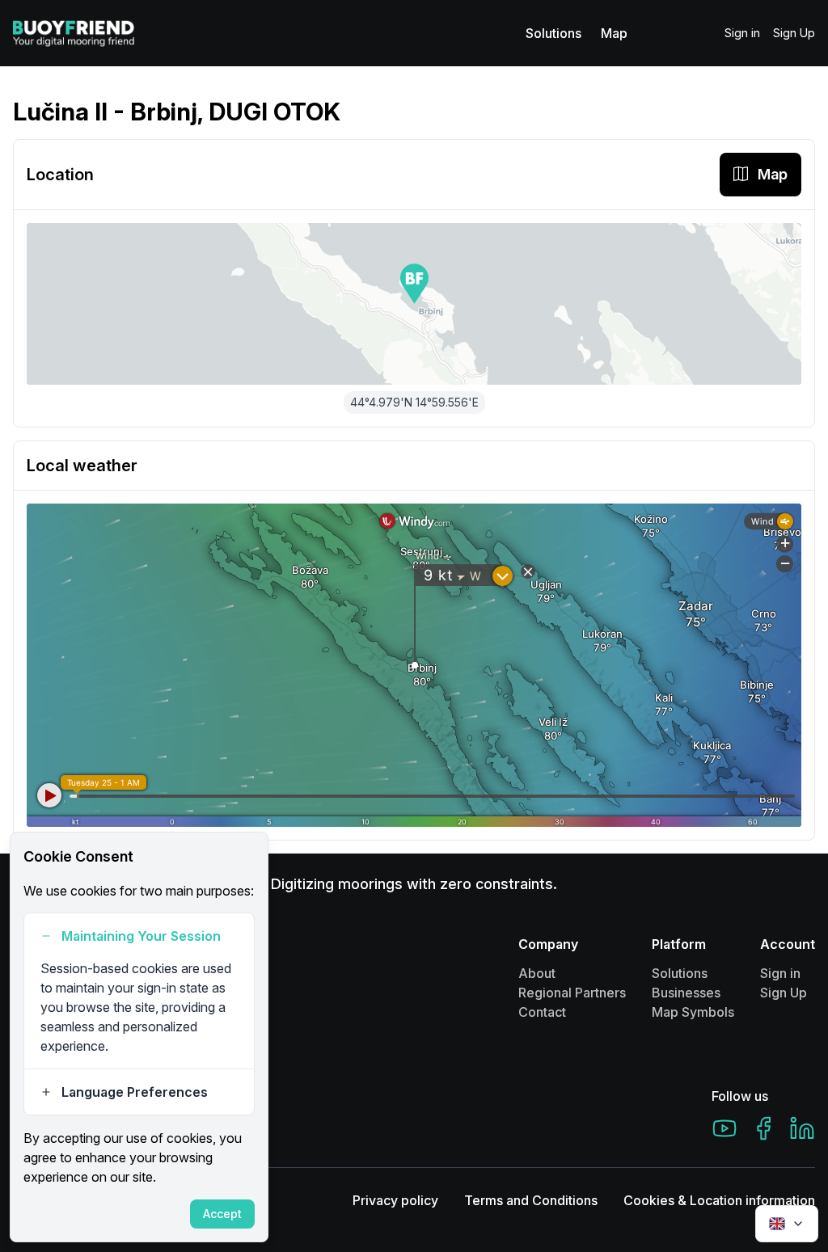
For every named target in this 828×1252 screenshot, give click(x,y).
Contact (542, 1012)
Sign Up (794, 33)
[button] (414, 283)
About (537, 973)
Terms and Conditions (531, 1200)
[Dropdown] (786, 1223)
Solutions (553, 33)
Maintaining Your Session (141, 936)
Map (614, 33)
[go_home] (73, 33)
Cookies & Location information (719, 1200)
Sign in (742, 33)
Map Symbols (693, 1012)
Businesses (686, 992)
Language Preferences (134, 1092)
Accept (222, 1213)
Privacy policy (395, 1200)
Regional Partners (572, 992)
